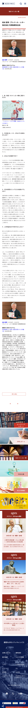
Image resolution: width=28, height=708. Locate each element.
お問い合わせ (6, 653)
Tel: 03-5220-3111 (14, 685)
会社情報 (18, 672)
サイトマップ (5, 668)
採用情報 (4, 672)
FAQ (17, 668)
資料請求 (18, 653)
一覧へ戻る (14, 394)
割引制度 (5, 657)
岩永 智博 (4, 60)
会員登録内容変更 (20, 664)
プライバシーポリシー (7, 676)
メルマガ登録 (20, 657)
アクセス (4, 664)
